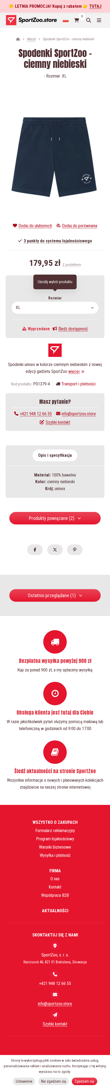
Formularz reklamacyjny (55, 830)
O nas (55, 878)
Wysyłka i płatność (55, 855)
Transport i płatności (78, 383)
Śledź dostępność (73, 328)
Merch (31, 39)
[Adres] (55, 945)
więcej (74, 371)
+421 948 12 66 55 (36, 413)
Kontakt (55, 887)
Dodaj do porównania (79, 225)
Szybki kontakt (58, 422)
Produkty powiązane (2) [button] (51, 518)
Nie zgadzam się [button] (53, 1081)
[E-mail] (55, 994)
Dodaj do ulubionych (35, 225)
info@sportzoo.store (79, 413)
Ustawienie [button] (24, 1081)
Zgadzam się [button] (84, 1081)
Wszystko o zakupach (55, 822)
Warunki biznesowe (55, 847)
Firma (55, 870)
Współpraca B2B (55, 895)
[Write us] (55, 1014)
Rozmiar (55, 298)
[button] (35, 549)
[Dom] (31, 20)
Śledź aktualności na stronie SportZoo (55, 771)
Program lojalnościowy (55, 838)
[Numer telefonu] (55, 974)
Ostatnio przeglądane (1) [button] (52, 595)
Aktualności (55, 910)
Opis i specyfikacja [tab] (55, 455)
